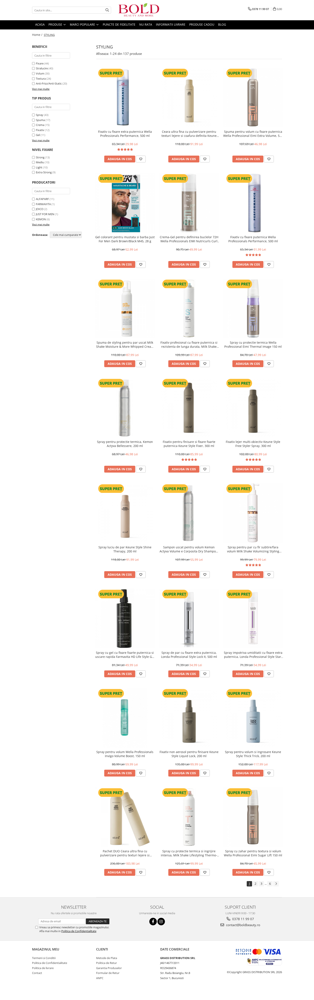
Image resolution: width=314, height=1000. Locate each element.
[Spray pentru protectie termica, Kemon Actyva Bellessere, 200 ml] (125, 408)
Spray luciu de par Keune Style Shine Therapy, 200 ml (124, 549)
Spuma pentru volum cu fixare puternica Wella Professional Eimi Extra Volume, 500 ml (253, 134)
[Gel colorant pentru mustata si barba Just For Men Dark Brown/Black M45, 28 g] (125, 203)
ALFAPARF (42, 199)
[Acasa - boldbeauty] (138, 10)
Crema (40, 125)
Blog (222, 24)
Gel (38, 135)
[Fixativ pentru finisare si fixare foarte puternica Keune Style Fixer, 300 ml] (189, 408)
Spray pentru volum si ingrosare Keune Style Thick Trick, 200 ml (253, 754)
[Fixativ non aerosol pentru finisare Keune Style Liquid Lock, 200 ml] (189, 718)
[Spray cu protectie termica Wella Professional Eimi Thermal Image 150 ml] (253, 308)
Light (39, 167)
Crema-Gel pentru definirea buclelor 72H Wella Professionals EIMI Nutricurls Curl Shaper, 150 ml (189, 239)
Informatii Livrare (170, 24)
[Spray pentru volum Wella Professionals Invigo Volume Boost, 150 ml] (125, 718)
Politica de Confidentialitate (78, 931)
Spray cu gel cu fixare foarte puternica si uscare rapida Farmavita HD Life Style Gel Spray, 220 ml (124, 655)
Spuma (40, 120)
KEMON (41, 219)
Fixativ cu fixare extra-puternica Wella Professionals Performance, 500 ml (125, 134)
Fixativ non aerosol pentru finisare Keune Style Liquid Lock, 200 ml (189, 754)
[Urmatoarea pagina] (276, 883)
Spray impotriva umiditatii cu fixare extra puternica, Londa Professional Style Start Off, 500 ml (253, 655)
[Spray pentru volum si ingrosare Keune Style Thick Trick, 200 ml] (253, 718)
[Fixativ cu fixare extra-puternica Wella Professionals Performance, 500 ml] (125, 97)
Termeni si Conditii (44, 958)
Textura (41, 78)
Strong (40, 157)
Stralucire (42, 68)
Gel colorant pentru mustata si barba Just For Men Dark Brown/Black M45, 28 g (125, 239)
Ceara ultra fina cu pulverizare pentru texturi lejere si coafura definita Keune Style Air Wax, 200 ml (189, 134)
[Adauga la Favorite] (141, 159)
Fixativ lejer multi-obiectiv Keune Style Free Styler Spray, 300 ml (253, 444)
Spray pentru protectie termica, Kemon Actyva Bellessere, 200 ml (125, 444)
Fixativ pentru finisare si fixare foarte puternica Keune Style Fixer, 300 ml (189, 444)
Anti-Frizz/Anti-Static (49, 83)
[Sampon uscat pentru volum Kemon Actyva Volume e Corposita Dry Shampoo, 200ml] (189, 513)
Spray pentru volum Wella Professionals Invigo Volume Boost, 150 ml (124, 754)
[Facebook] (153, 921)
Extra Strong (44, 172)
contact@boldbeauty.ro (242, 925)
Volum (40, 73)
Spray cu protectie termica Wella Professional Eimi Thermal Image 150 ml (253, 344)
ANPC (99, 978)
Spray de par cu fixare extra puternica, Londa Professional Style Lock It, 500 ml (189, 655)
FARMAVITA (43, 204)
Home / (37, 35)
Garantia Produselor (109, 968)
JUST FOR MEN (45, 214)
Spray (39, 115)
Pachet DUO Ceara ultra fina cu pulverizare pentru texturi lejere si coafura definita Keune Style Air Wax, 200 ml (124, 853)
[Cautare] (107, 10)
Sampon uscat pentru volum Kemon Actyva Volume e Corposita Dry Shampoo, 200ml (189, 549)
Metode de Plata (106, 958)
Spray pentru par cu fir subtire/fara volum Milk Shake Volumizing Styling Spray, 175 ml (253, 549)
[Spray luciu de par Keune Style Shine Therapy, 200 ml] (125, 513)
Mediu (40, 162)
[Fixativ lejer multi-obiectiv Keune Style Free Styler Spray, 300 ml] (253, 408)
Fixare (40, 63)
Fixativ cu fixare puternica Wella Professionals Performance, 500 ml (253, 239)
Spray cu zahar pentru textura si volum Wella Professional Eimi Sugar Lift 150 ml (253, 853)
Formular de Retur (107, 973)
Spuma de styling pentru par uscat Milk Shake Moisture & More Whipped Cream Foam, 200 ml (125, 344)
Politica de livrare (43, 968)
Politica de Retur (106, 963)
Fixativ (40, 130)
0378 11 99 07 (242, 919)
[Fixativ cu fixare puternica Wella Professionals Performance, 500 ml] (253, 203)
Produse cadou (201, 24)
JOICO (39, 209)
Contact (37, 973)
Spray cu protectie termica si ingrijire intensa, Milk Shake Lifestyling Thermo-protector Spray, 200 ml (189, 853)
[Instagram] (161, 921)
